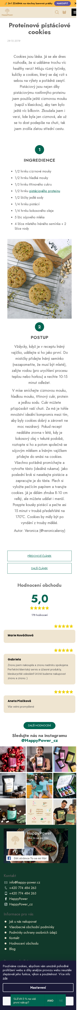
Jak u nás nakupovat (23, 921)
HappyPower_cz (21, 904)
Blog (12, 949)
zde (5, 978)
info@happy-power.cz (24, 882)
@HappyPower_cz (39, 740)
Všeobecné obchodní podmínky (31, 927)
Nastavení (38, 987)
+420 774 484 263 (22, 888)
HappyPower (18, 898)
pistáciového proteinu (44, 191)
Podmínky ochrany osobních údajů (33, 932)
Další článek (39, 568)
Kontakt (14, 938)
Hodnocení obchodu (23, 943)
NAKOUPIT (62, 3)
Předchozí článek (39, 556)
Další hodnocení (39, 725)
